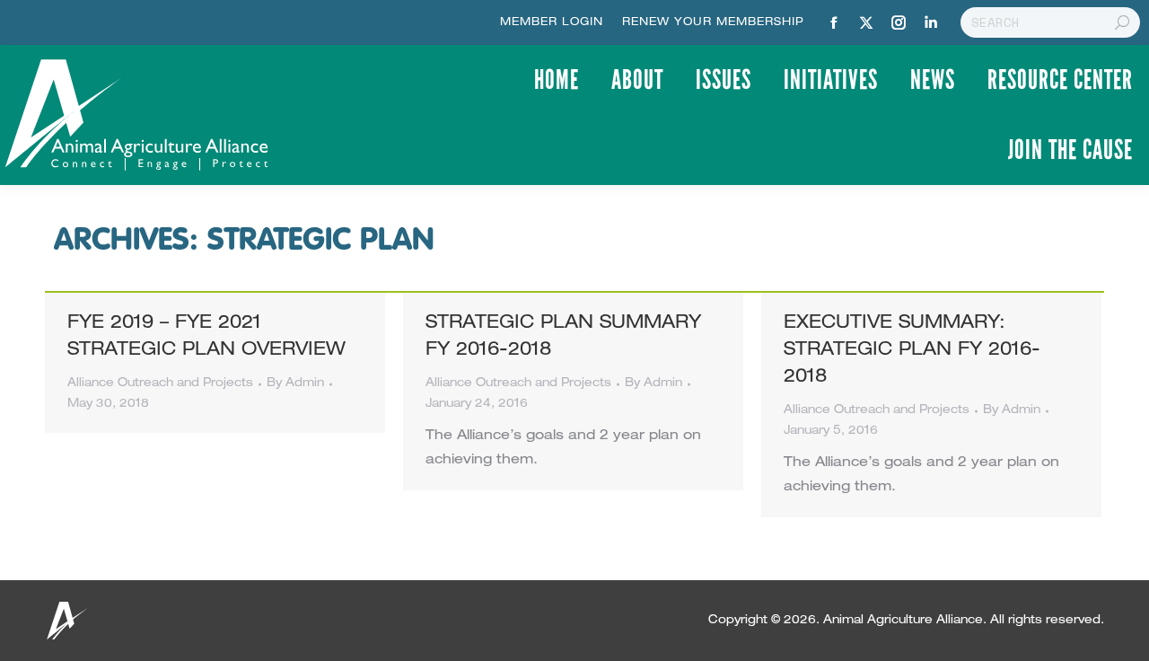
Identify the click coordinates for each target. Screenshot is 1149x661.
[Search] (1122, 22)
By (295, 384)
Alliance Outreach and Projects (160, 384)
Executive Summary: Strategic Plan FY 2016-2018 (912, 351)
